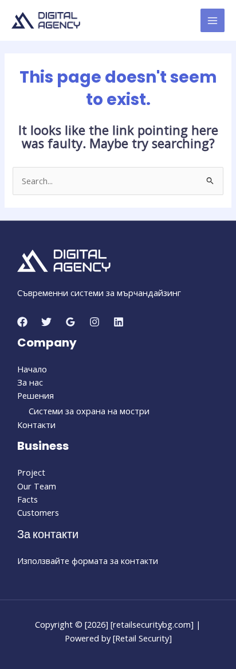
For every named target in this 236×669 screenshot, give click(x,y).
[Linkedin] (118, 322)
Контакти (36, 424)
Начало (32, 369)
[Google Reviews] (70, 322)
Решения (35, 395)
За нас (30, 382)
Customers (38, 512)
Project (31, 472)
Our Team (36, 486)
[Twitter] (46, 322)
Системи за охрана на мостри (89, 411)
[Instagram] (94, 322)
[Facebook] (22, 322)
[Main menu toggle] (212, 21)
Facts (27, 499)
